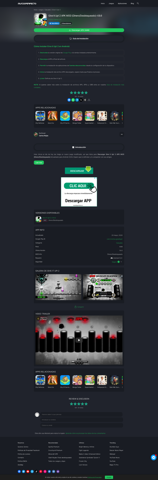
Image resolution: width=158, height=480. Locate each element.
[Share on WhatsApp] (73, 100)
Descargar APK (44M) (79, 30)
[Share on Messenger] (69, 100)
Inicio (103, 3)
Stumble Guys (114, 447)
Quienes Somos (23, 447)
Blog (132, 3)
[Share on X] (81, 100)
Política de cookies (24, 454)
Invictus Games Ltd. (54, 19)
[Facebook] (19, 471)
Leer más (39, 163)
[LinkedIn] (49, 471)
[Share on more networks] (85, 100)
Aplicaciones (122, 3)
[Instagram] (45, 471)
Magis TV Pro (114, 465)
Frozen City (83, 461)
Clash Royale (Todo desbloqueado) (60, 457)
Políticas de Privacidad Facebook (29, 450)
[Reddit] (57, 471)
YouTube (112, 461)
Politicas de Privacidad (94, 477)
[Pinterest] (40, 471)
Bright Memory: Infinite (86, 447)
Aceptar (109, 477)
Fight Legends (84, 450)
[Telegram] (32, 471)
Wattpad (112, 454)
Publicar (117, 429)
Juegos (111, 3)
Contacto (21, 457)
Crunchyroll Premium (55, 450)
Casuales (119, 243)
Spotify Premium (53, 447)
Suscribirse (55, 23)
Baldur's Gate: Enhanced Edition (89, 454)
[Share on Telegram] (77, 100)
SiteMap (20, 465)
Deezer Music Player (116, 450)
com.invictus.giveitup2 (115, 239)
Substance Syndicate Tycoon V (89, 457)
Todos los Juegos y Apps (56, 461)
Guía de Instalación (78, 38)
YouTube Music (115, 457)
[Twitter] (23, 471)
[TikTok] (36, 471)
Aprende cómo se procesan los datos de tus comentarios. (86, 433)
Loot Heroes (83, 465)
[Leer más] (79, 163)
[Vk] (53, 471)
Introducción (79, 147)
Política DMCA (22, 461)
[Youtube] (27, 471)
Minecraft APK (53, 454)
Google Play (67, 53)
